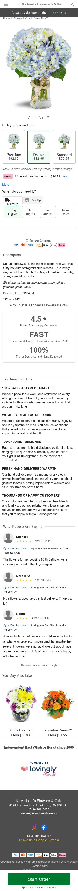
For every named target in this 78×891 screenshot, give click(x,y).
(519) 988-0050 (39, 809)
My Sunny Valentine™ (44, 548)
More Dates (65, 212)
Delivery (12, 203)
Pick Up (36, 200)
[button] (69, 881)
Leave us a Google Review (39, 840)
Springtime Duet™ (42, 587)
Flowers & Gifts (22, 18)
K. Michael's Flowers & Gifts (39, 4)
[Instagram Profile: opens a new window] (34, 827)
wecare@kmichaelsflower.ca (39, 813)
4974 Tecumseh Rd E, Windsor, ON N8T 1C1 (39, 805)
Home (6, 18)
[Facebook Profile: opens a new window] (44, 827)
